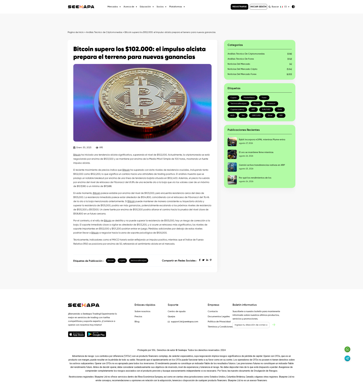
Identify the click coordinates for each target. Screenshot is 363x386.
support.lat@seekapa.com (184, 322)
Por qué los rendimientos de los (255, 178)
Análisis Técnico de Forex (241, 59)
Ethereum (271, 104)
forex (264, 98)
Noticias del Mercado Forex (242, 74)
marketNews (249, 98)
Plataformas (175, 7)
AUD (232, 115)
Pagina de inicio (76, 32)
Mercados (112, 7)
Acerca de (129, 7)
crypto (122, 261)
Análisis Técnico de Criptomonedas (104, 32)
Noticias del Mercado (239, 64)
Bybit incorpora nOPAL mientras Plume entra (262, 140)
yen (243, 115)
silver (270, 115)
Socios (160, 7)
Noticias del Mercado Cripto (242, 69)
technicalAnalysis (138, 261)
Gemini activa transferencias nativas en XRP (262, 165)
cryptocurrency (237, 110)
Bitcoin (77, 155)
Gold (279, 110)
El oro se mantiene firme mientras (256, 152)
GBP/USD (256, 115)
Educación (145, 7)
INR (281, 115)
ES (285, 7)
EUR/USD (266, 110)
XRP (253, 110)
